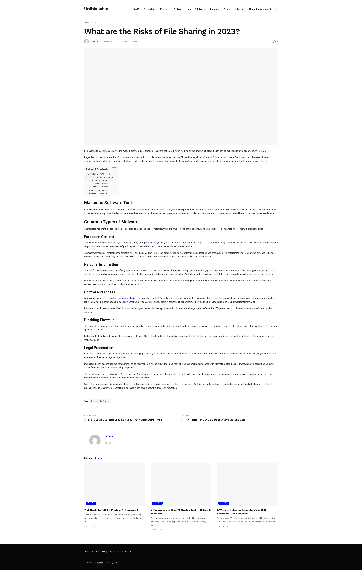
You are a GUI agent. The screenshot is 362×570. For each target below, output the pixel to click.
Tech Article (114, 552)
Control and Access (100, 187)
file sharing (151, 242)
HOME (135, 9)
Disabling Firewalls (99, 190)
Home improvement (260, 9)
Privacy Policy (101, 552)
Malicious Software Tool (99, 174)
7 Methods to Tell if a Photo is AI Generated (111, 509)
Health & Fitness (196, 9)
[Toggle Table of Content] (113, 169)
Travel (226, 9)
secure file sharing (127, 298)
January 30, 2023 (109, 41)
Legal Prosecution (99, 193)
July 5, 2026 (157, 530)
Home (86, 23)
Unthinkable (96, 9)
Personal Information (100, 184)
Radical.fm (126, 552)
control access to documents (196, 161)
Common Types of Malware (100, 177)
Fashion (178, 9)
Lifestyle (164, 9)
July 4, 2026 (223, 526)
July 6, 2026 (90, 526)
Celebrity (149, 9)
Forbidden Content (99, 181)
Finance (214, 9)
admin (95, 41)
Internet (240, 9)
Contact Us (88, 552)
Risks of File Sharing (100, 401)
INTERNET (95, 23)
